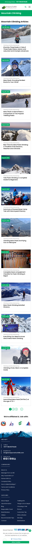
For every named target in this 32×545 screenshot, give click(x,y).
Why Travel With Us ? (7, 475)
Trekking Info (21, 501)
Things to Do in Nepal (23, 503)
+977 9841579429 (21, 2)
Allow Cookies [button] (16, 542)
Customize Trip (22, 512)
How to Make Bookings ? (8, 484)
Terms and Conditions (8, 487)
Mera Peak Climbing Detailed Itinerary (14, 306)
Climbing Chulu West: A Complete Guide (15, 369)
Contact (3, 520)
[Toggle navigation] (28, 7)
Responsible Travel (7, 509)
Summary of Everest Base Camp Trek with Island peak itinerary (15, 210)
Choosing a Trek (22, 506)
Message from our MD (8, 473)
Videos (3, 515)
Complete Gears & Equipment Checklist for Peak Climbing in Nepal (14, 274)
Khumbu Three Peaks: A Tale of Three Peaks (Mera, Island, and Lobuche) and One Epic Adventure (16, 49)
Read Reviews (5, 512)
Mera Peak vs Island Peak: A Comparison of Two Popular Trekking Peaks (13, 113)
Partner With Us (6, 478)
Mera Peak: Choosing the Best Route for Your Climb (14, 81)
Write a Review (21, 515)
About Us (4, 470)
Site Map (20, 518)
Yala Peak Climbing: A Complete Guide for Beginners (15, 179)
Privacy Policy (5, 490)
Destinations (21, 520)
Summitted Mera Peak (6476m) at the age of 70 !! (16, 400)
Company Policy (6, 481)
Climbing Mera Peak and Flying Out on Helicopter (14, 241)
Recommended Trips (7, 518)
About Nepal (5, 501)
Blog (2, 506)
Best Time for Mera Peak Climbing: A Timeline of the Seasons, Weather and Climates (15, 147)
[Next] (21, 409)
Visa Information (6, 503)
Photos (19, 509)
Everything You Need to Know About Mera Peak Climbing (14, 337)
